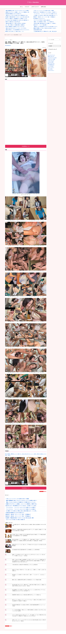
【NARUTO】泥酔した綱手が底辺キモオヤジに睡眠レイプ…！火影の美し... (45, 23)
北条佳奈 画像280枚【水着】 (38, 29)
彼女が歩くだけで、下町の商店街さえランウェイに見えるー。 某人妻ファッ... (45, 12)
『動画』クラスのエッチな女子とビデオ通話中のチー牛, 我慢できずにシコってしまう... (21, 502)
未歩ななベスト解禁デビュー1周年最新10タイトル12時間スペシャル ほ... (16, 18)
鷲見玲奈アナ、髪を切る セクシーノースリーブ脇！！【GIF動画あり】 (18, 514)
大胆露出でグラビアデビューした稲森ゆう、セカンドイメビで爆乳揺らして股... (17, 12)
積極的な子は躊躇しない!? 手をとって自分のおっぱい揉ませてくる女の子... (45, 28)
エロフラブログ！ (51, 70)
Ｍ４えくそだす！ (51, 67)
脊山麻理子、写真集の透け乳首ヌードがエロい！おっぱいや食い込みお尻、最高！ (20, 517)
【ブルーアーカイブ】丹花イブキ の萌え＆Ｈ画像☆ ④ (42, 20)
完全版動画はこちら (26, 146)
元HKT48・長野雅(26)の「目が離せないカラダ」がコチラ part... (15, 26)
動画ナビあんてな (51, 56)
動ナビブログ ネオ (51, 63)
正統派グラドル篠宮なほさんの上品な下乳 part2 (12, 21)
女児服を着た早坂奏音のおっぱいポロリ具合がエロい (13, 13)
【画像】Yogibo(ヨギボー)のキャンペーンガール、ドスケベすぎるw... (16, 28)
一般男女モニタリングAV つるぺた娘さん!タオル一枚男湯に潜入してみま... (16, 15)
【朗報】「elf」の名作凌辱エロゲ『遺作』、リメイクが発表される (44, 21)
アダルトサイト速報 (51, 59)
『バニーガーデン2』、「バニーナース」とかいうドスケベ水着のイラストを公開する (20, 507)
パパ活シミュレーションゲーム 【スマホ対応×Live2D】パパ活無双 (44, 10)
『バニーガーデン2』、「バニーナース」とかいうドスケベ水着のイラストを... (45, 13)
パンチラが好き (50, 66)
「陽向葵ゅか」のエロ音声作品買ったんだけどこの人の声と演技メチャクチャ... (46, 26)
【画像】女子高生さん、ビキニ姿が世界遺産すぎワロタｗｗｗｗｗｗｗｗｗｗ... (17, 29)
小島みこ (7, 495)
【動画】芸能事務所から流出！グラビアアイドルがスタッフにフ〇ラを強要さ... (17, 10)
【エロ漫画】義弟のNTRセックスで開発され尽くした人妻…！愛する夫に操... (45, 31)
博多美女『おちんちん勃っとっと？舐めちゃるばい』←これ (14, 31)
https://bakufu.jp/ (8, 45)
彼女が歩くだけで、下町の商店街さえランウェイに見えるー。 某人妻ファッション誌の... (21, 505)
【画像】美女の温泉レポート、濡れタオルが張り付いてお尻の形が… (15, 23)
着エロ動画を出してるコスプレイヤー (39, 18)
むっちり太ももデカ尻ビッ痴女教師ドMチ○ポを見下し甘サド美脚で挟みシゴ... (17, 20)
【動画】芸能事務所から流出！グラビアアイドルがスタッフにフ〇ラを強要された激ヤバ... (21, 500)
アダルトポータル (51, 60)
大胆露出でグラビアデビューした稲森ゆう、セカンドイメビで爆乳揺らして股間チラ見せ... (21, 503)
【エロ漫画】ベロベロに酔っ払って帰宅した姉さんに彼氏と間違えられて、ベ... (46, 15)
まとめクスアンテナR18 (52, 57)
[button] (60, 39)
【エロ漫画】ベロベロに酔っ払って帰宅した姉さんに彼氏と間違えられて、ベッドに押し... (21, 510)
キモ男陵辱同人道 (51, 64)
